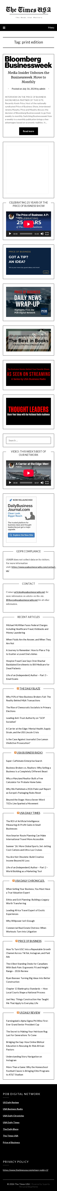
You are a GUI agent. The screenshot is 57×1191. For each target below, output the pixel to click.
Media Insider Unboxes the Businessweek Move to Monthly (28, 77)
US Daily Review (29, 1012)
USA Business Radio (30, 752)
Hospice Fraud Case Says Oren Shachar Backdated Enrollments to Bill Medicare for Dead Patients (28, 664)
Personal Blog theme (28, 1186)
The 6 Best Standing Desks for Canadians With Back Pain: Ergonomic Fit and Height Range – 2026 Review (27, 967)
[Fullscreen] (46, 233)
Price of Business (29, 941)
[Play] (10, 233)
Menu (51, 27)
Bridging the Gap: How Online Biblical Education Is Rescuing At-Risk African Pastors (25, 1046)
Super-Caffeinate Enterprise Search (24, 760)
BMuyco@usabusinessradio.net (22, 600)
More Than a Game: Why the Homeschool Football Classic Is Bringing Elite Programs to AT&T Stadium (27, 1071)
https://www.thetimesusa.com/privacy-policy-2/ (25, 1170)
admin (42, 88)
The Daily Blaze (29, 688)
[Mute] (42, 233)
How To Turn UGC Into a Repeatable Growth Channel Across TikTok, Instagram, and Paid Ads (28, 953)
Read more (28, 131)
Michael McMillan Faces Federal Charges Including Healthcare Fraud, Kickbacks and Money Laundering (27, 629)
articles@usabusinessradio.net (29, 592)
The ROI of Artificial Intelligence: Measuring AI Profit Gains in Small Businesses (23, 825)
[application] (28, 224)
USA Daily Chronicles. (30, 880)
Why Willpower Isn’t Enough (20, 920)
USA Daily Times (30, 813)
